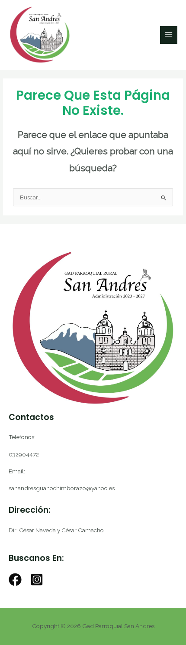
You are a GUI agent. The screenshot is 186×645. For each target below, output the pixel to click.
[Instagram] (36, 579)
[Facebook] (15, 579)
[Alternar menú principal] (169, 35)
